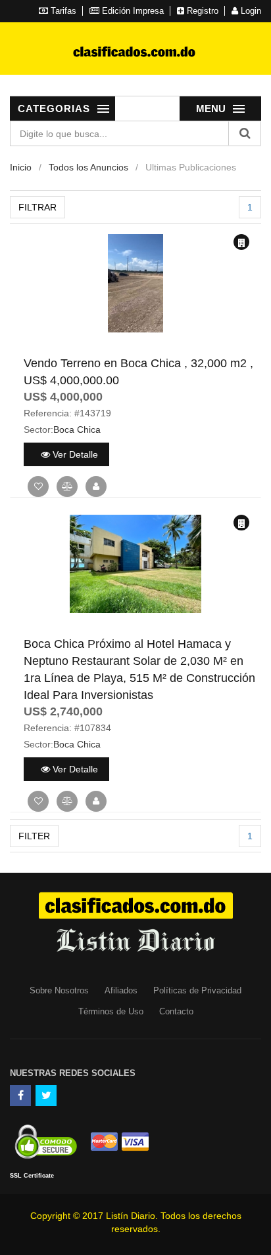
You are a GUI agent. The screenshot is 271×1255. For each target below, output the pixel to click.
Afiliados (121, 990)
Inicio (21, 167)
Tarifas (62, 11)
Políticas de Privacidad (197, 990)
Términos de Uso (110, 1011)
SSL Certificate (32, 1175)
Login (249, 11)
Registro (201, 11)
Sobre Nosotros (59, 990)
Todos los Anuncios (88, 167)
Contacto (176, 1011)
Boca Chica (77, 429)
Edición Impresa (131, 11)
